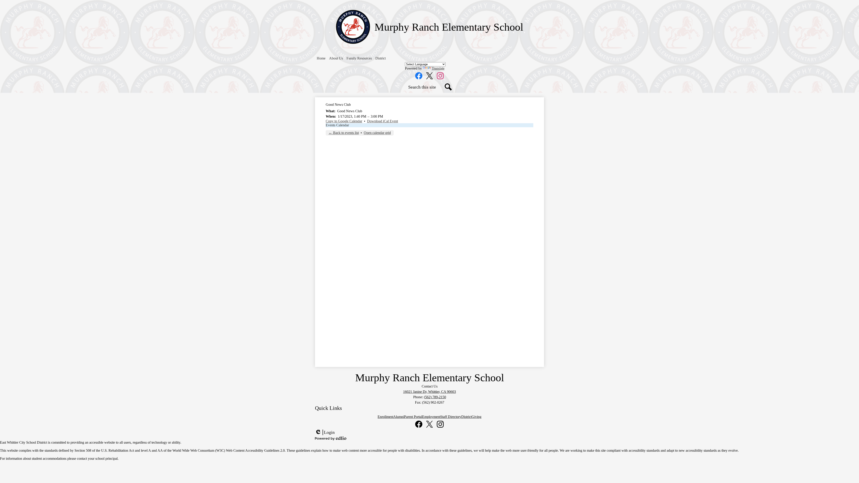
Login (325, 432)
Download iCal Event (382, 121)
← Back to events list (344, 133)
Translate (438, 68)
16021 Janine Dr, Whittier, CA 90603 (429, 392)
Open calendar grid (377, 133)
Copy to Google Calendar (344, 121)
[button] (336, 58)
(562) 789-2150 (435, 397)
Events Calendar (337, 125)
